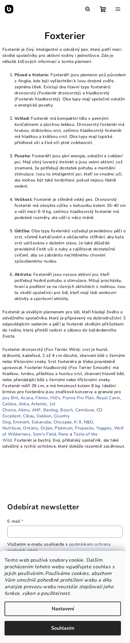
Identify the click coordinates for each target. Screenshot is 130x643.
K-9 (77, 422)
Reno (63, 434)
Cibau (28, 416)
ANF (36, 410)
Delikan (44, 416)
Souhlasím (62, 628)
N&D (88, 422)
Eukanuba (41, 422)
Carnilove (84, 410)
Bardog (50, 410)
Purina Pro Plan (78, 398)
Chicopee (63, 422)
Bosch (66, 410)
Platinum (64, 428)
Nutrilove (11, 428)
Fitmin (41, 398)
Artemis (39, 404)
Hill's (55, 398)
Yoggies (104, 428)
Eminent (21, 422)
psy (5, 398)
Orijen (46, 428)
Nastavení (63, 608)
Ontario (30, 428)
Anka (24, 404)
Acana (27, 398)
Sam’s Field (44, 434)
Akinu (24, 410)
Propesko (84, 428)
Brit (14, 398)
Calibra (9, 404)
